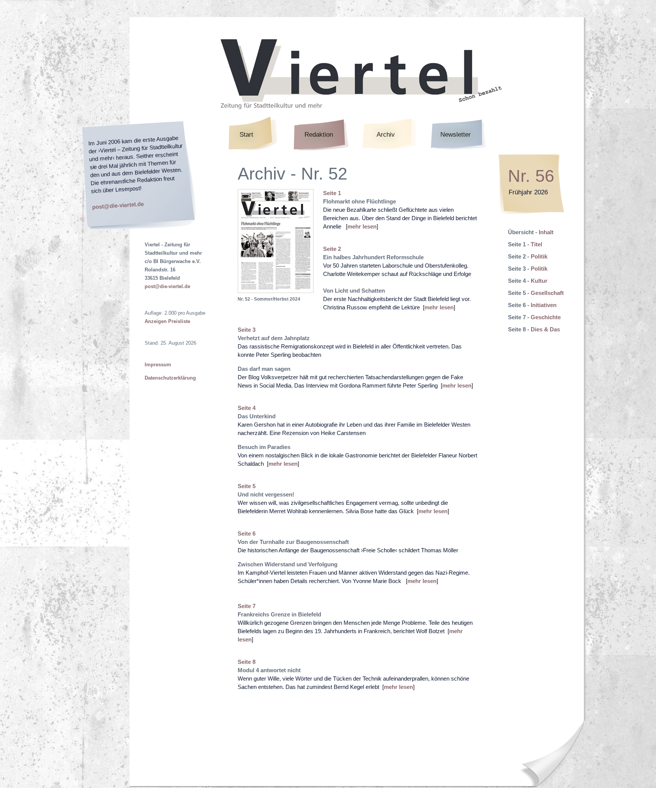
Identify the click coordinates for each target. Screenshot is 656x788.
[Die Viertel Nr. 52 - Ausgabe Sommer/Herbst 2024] (276, 291)
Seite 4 (246, 408)
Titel (536, 244)
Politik (539, 256)
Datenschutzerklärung (170, 378)
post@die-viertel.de (118, 205)
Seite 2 (332, 249)
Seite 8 (246, 662)
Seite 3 (246, 329)
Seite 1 (332, 193)
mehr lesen (362, 226)
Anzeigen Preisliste (167, 321)
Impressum (158, 364)
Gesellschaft (547, 293)
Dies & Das (545, 329)
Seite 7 (246, 606)
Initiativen (544, 305)
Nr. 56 (531, 176)
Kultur (539, 280)
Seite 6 (246, 533)
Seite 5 (246, 486)
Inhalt (546, 232)
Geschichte (546, 317)
